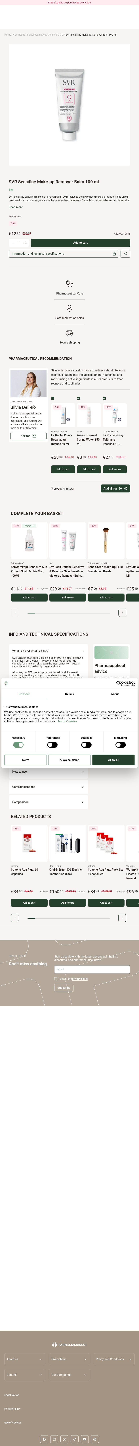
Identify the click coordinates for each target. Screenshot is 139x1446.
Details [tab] (69, 693)
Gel (62, 34)
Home (7, 34)
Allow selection (69, 759)
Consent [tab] (24, 693)
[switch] (52, 745)
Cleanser (53, 34)
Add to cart (63, 469)
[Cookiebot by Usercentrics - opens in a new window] (119, 683)
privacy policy (80, 978)
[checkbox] (52, 398)
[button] (69, 1359)
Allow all (113, 759)
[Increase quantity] (25, 243)
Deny (25, 759)
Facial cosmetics (36, 34)
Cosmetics (19, 34)
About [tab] (115, 693)
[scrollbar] (69, 613)
